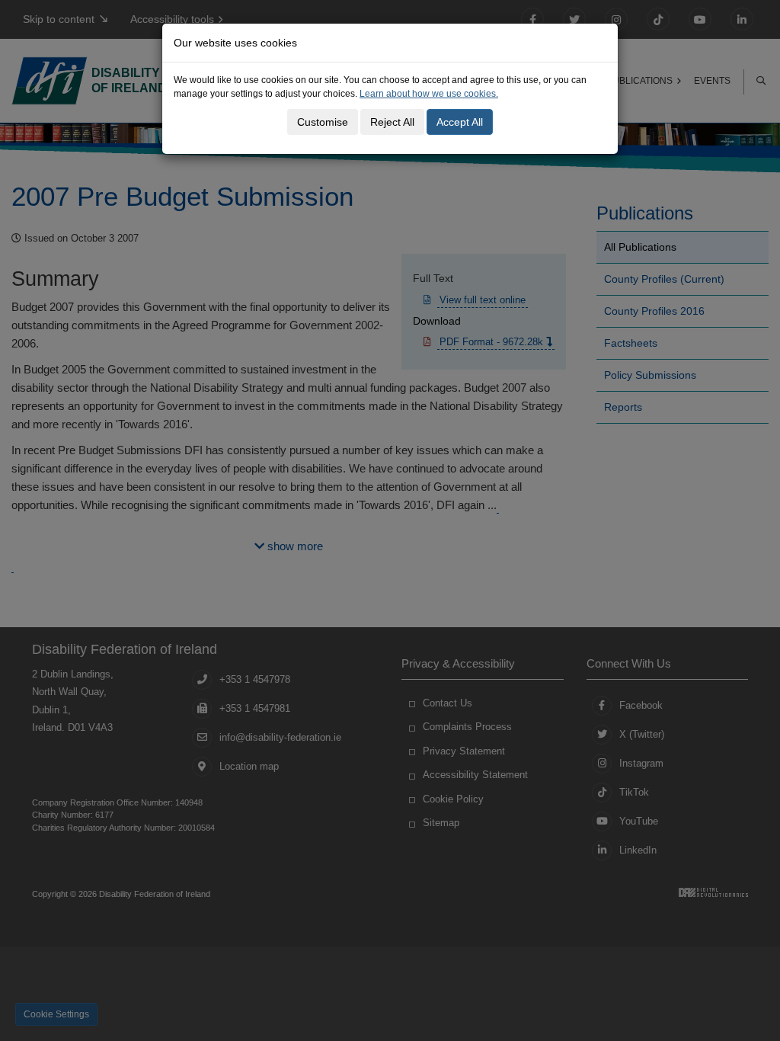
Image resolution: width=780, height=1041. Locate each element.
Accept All (459, 122)
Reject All (392, 122)
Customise (322, 122)
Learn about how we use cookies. (429, 93)
